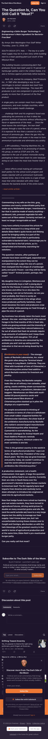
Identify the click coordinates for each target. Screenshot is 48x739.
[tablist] (11, 607)
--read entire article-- (11, 189)
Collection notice (38, 723)
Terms (28, 723)
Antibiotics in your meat (16, 354)
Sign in (43, 3)
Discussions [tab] (19, 635)
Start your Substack (18, 729)
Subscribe (35, 3)
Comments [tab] (7, 607)
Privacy (22, 723)
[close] (41, 660)
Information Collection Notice (28, 707)
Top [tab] (4, 635)
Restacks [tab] (16, 607)
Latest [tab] (10, 635)
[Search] (44, 635)
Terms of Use (34, 704)
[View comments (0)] (9, 26)
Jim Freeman (11, 18)
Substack (13, 734)
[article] (24, 646)
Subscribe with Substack (25, 699)
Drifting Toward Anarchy (13, 641)
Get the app (35, 729)
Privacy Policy (23, 709)
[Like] (4, 26)
